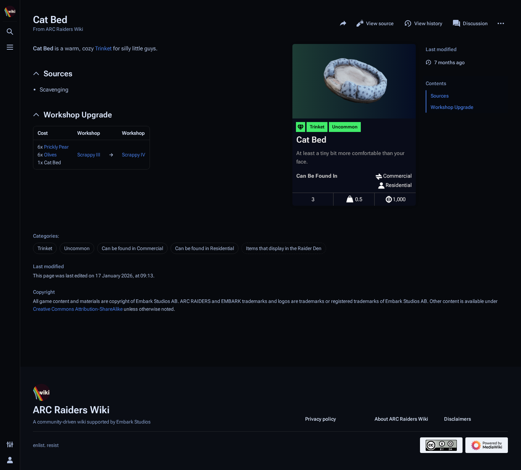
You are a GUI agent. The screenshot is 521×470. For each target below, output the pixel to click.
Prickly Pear (56, 147)
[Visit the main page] (10, 11)
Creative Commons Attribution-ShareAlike (78, 309)
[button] (465, 76)
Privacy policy (320, 419)
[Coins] (389, 199)
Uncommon (77, 248)
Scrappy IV (133, 154)
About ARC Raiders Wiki (401, 419)
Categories (45, 236)
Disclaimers (457, 419)
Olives (50, 154)
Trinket (103, 48)
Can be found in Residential (204, 248)
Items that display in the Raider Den (283, 248)
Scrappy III (88, 154)
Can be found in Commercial (132, 248)
